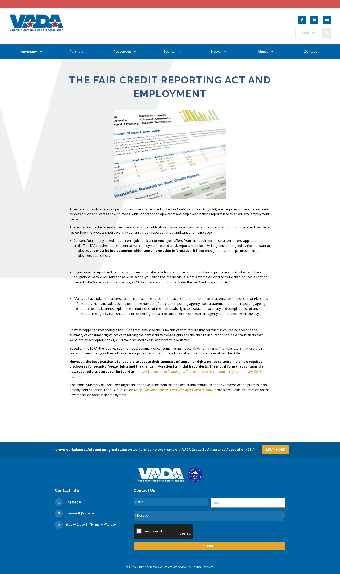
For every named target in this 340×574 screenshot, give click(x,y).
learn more (275, 449)
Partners (76, 52)
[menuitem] (29, 52)
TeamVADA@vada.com (81, 513)
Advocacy (29, 52)
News (216, 52)
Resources (122, 52)
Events (169, 52)
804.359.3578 (74, 502)
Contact (310, 52)
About (263, 52)
